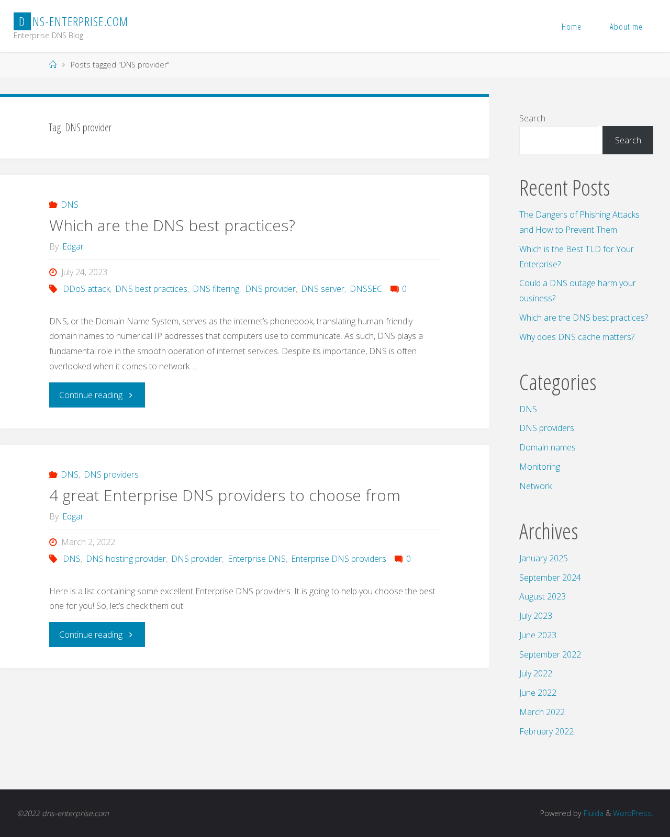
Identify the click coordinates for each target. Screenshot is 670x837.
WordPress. (633, 813)
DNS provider (270, 289)
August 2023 (542, 596)
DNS (70, 204)
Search (532, 118)
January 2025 (543, 558)
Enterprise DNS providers (338, 558)
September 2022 (550, 654)
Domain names (547, 447)
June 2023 (537, 635)
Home (572, 26)
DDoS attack (86, 289)
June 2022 (537, 692)
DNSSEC (366, 289)
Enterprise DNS (256, 558)
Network (535, 486)
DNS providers (111, 474)
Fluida (593, 813)
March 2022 (542, 712)
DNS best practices (151, 289)
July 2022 (535, 673)
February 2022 (546, 731)
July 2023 (535, 615)
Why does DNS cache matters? (576, 337)
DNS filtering (216, 289)
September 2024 (550, 577)
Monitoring (539, 466)
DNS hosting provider (126, 558)
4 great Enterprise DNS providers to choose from (224, 495)
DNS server (322, 289)
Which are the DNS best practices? (172, 225)
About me (626, 26)
